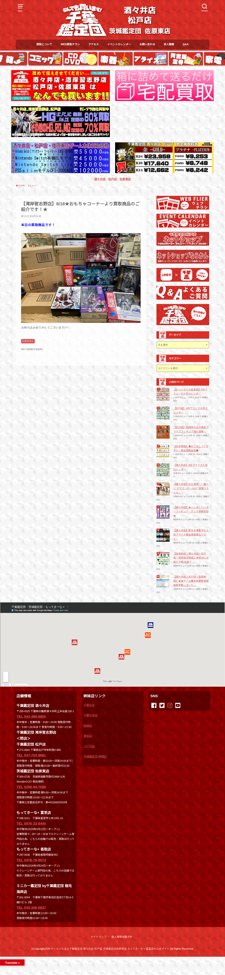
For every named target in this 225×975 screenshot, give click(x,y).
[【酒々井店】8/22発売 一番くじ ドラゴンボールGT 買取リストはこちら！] (163, 488)
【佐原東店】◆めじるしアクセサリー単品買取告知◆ (190, 448)
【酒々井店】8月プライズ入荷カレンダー (190, 467)
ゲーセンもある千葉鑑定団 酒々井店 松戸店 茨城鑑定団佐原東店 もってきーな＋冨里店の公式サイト (110, 948)
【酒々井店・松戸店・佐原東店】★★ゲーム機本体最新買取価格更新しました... (191, 581)
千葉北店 (89, 705)
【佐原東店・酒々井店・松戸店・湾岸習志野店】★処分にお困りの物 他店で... (191, 558)
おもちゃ (29, 341)
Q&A (186, 44)
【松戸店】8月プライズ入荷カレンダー (190, 410)
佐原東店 (125, 179)
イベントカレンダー (119, 44)
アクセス (93, 44)
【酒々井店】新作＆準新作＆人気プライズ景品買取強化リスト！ (191, 534)
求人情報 (169, 44)
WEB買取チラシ (70, 44)
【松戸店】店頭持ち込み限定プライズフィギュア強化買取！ (191, 429)
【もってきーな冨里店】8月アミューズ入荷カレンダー (190, 391)
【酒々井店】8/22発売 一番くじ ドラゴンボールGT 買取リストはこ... (191, 488)
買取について (44, 44)
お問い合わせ (147, 44)
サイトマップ (99, 936)
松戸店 (112, 179)
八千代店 (89, 746)
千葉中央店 (90, 715)
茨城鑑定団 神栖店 (95, 756)
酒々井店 (99, 179)
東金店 (87, 735)
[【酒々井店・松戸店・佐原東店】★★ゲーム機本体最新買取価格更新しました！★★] (163, 581)
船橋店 (87, 725)
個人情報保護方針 (122, 936)
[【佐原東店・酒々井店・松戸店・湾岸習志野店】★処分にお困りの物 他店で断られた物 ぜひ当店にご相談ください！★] (163, 558)
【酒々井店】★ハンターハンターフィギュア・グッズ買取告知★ (191, 511)
